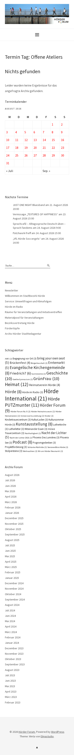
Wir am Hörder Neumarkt (50, 451)
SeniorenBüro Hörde (57, 447)
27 (35, 155)
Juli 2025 (10, 545)
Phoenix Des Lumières (46, 437)
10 (7, 140)
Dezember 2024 (14, 583)
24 (7, 155)
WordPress (57, 732)
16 (62, 140)
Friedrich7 (20, 373)
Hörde (13, 391)
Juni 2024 (10, 616)
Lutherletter (16, 429)
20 (35, 148)
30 (62, 155)
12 (26, 140)
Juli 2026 (10, 480)
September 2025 (15, 534)
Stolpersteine (13, 451)
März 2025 (11, 567)
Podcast (22, 442)
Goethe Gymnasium (23, 379)
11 (16, 140)
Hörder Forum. (27, 732)
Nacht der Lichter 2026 (21, 437)
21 (44, 148)
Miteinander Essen (36, 429)
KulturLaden (39, 419)
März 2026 (11, 502)
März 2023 (11, 697)
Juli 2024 (10, 610)
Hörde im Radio (14, 306)
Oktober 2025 (13, 529)
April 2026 (10, 496)
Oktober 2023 (13, 659)
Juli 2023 (10, 675)
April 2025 (10, 561)
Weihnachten (30, 451)
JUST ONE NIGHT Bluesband (29, 205)
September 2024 (15, 599)
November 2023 (14, 653)
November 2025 (14, 523)
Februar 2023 (12, 702)
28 (44, 155)
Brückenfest (20, 363)
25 (16, 155)
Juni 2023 (10, 680)
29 (53, 155)
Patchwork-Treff (22, 233)
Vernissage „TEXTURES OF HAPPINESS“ (35, 214)
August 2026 (12, 475)
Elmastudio (47, 736)
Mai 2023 (10, 686)
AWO (8, 358)
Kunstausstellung (34, 424)
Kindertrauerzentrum (18, 419)
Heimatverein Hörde (44, 385)
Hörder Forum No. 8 (20, 411)
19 (26, 148)
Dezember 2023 (14, 648)
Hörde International (32, 394)
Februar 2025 (12, 572)
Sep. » (46, 171)
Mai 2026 (10, 491)
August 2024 (12, 605)
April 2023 (10, 691)
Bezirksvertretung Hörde (20, 323)
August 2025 (12, 540)
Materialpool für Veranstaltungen (24, 317)
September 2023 (15, 664)
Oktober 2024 (13, 594)
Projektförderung (16, 447)
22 (53, 148)
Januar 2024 (12, 643)
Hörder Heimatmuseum (43, 411)
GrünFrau (46, 378)
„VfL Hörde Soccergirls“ (27, 238)
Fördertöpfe (12, 328)
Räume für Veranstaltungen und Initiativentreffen (33, 312)
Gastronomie (39, 374)
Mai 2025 (10, 556)
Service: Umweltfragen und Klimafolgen (28, 301)
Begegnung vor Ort (25, 358)
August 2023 (12, 670)
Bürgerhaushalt (39, 363)
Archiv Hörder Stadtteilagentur (23, 333)
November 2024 (14, 588)
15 (53, 140)
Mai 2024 (10, 621)
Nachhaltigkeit (33, 433)
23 (62, 148)
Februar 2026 (12, 507)
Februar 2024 (12, 637)
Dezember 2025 (14, 518)
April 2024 (10, 626)
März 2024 (11, 632)
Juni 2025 (10, 550)
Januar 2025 (12, 578)
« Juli (9, 171)
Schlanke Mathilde (37, 447)
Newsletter (11, 290)
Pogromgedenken (44, 442)
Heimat (16, 384)
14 (44, 140)
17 (7, 148)
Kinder (49, 416)
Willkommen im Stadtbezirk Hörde (25, 296)
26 (26, 155)
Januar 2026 (12, 513)
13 (35, 140)
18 (16, 148)
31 (7, 163)
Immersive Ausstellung (32, 416)
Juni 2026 (10, 486)
